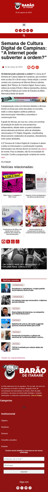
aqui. (3, 157)
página (43, 149)
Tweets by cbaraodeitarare (13, 358)
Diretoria (4, 433)
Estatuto (4, 446)
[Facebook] (16, 30)
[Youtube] (24, 30)
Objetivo (4, 421)
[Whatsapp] (31, 30)
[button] (24, 25)
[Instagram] (27, 30)
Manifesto (5, 427)
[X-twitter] (20, 30)
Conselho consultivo (9, 440)
